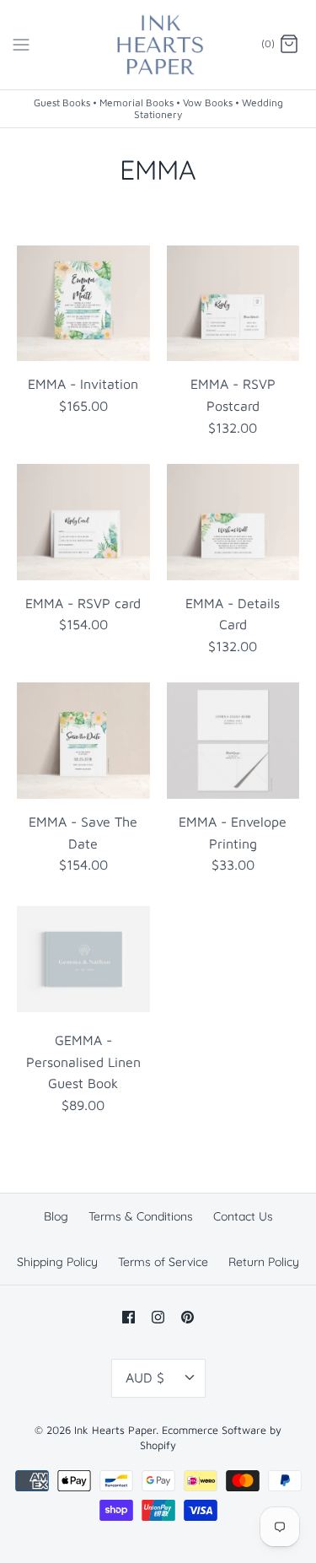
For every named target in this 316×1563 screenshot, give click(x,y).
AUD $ (145, 1377)
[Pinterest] (187, 1317)
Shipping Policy (57, 1261)
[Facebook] (128, 1317)
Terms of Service (163, 1261)
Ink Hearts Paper (115, 1430)
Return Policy (263, 1261)
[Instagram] (158, 1317)
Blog (56, 1216)
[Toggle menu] (21, 44)
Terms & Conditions (140, 1216)
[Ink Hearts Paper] (158, 44)
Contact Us (243, 1216)
